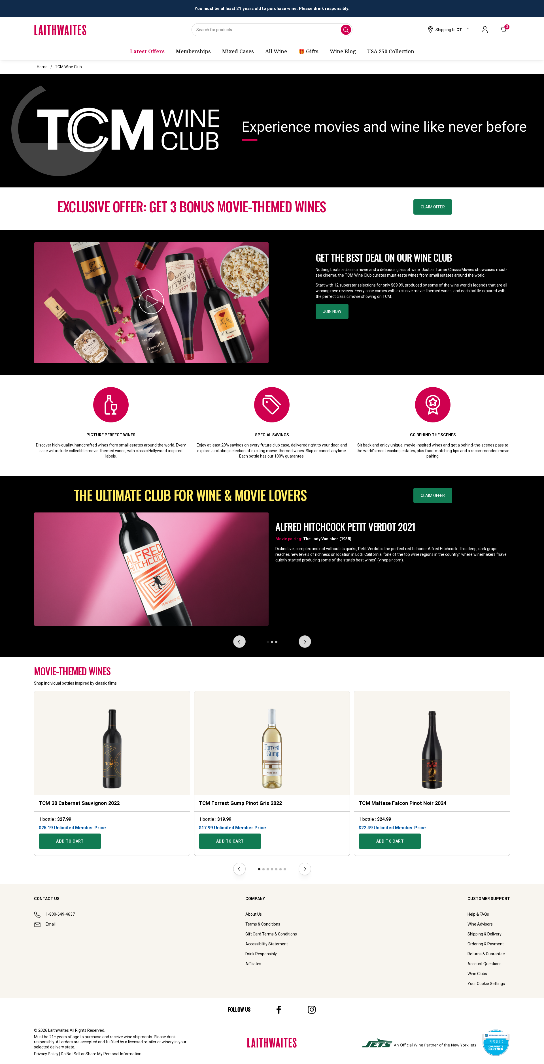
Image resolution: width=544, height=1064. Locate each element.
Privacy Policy (46, 1054)
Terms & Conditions (262, 924)
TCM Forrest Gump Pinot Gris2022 (240, 803)
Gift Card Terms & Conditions (271, 934)
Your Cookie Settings (486, 983)
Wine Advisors (480, 924)
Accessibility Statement (266, 944)
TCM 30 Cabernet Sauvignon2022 (79, 803)
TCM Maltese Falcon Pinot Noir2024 (402, 803)
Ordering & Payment (486, 944)
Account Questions (485, 964)
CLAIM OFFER (433, 207)
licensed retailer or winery (151, 1042)
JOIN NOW (332, 311)
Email (51, 924)
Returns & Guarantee (486, 954)
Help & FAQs (478, 914)
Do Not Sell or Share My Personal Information (101, 1054)
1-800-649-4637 (60, 914)
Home (42, 67)
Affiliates (253, 964)
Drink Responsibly (261, 954)
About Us (253, 914)
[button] (448, 30)
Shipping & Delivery (485, 934)
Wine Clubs (477, 973)
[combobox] (272, 29)
